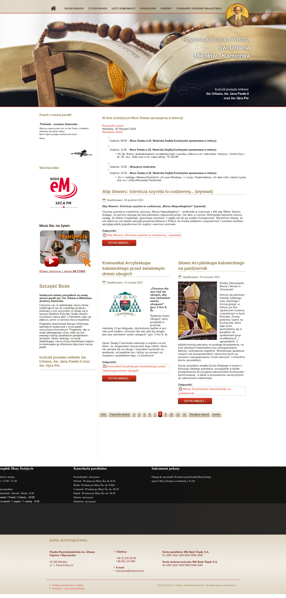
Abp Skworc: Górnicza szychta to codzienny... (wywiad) (157, 191)
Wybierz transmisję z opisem (62, 271)
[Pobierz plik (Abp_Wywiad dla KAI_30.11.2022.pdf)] (105, 235)
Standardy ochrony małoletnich (199, 8)
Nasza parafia (74, 8)
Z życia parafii (97, 8)
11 (178, 414)
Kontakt (166, 8)
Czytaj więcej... (119, 242)
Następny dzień (112, 131)
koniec (216, 414)
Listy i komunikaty (124, 8)
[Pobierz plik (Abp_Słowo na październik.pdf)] (181, 388)
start (103, 414)
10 (171, 414)
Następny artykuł (199, 414)
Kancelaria (148, 8)
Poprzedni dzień (113, 125)
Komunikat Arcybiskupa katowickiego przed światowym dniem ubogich (133, 268)
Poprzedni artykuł (119, 414)
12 (184, 414)
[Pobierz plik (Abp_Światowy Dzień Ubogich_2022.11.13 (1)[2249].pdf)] (105, 366)
